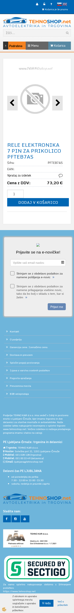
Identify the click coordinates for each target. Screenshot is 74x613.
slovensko (59, 4)
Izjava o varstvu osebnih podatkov (30, 370)
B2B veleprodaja (19, 394)
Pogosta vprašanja (20, 378)
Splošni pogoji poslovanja (24, 363)
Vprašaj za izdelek (19, 175)
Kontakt (14, 331)
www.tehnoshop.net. (15, 429)
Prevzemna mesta (20, 386)
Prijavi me (56, 307)
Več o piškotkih (63, 603)
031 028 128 (22, 455)
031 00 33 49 (22, 458)
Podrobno (10, 46)
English (64, 4)
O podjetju (16, 339)
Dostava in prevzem (21, 355)
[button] (57, 103)
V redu (46, 603)
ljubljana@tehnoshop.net (28, 462)
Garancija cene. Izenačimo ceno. (29, 347)
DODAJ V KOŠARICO (38, 202)
